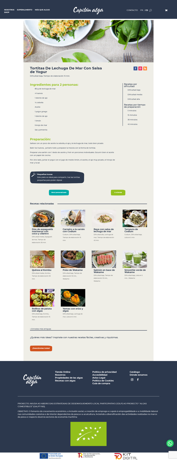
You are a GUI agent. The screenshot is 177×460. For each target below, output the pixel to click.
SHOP (6, 12)
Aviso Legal (98, 378)
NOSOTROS (9, 10)
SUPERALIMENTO (24, 10)
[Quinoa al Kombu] (42, 259)
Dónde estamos (139, 375)
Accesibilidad (99, 375)
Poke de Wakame (73, 270)
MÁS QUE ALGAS (42, 10)
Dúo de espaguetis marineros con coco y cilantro (42, 231)
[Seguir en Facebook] (135, 68)
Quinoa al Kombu (41, 270)
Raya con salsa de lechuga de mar (104, 230)
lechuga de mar (49, 89)
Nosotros (60, 375)
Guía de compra (101, 383)
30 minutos (132, 120)
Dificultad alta (134, 99)
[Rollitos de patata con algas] (42, 297)
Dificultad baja (36, 76)
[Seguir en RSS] (145, 68)
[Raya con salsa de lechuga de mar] (104, 218)
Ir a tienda (118, 192)
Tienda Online (62, 372)
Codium (66, 234)
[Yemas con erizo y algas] (73, 297)
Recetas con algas (65, 381)
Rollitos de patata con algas (42, 310)
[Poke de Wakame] (73, 259)
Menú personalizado (58, 192)
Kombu (47, 273)
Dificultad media (135, 95)
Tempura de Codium (131, 230)
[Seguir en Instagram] (140, 68)
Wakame (66, 279)
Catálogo (135, 372)
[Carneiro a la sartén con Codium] (73, 218)
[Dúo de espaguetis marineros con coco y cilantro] (42, 218)
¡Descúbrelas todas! (41, 348)
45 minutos (132, 124)
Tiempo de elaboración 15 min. (56, 76)
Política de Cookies (103, 381)
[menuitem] (141, 11)
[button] (170, 443)
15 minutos (132, 115)
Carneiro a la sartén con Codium (74, 230)
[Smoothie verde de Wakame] (135, 259)
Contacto (132, 10)
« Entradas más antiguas (40, 329)
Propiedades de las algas (69, 378)
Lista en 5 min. (130, 237)
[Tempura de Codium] (135, 218)
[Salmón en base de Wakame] (104, 259)
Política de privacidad (104, 372)
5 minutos (132, 111)
